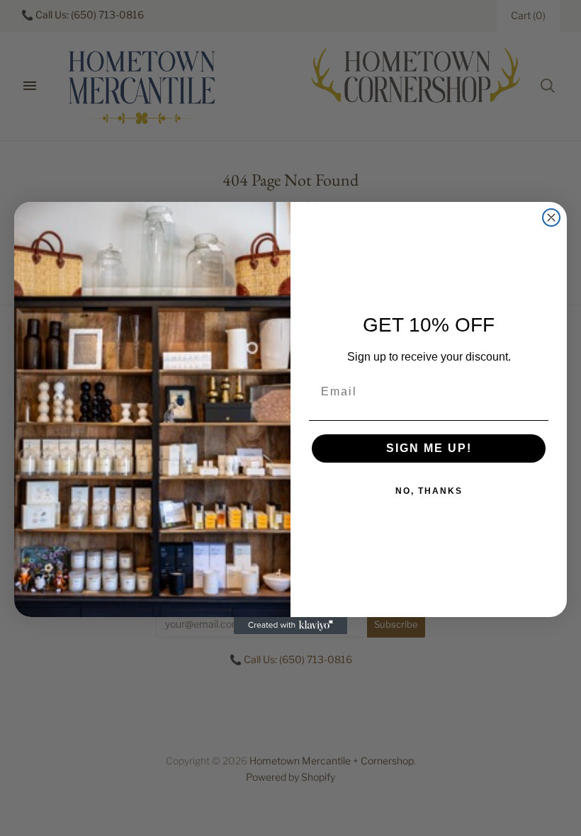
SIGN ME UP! (429, 448)
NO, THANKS (429, 491)
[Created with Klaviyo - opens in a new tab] (290, 625)
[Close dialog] (551, 217)
